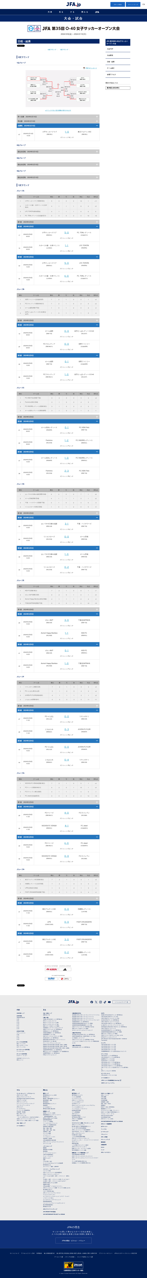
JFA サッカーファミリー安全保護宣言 (52, 1172)
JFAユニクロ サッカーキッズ (24, 1097)
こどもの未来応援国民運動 (78, 1136)
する (72, 12)
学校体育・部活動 (21, 1112)
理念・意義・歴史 (47, 1128)
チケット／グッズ (105, 1139)
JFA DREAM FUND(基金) (49, 1211)
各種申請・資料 (47, 1131)
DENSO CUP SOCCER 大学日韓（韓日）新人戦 (55, 1046)
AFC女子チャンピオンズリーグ (109, 1037)
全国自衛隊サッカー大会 (49, 1034)
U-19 (18, 1022)
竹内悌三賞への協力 (77, 1135)
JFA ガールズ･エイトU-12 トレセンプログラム (83, 1105)
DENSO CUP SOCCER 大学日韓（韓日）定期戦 (55, 1044)
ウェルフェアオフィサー (49, 1194)
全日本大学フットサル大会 (107, 1060)
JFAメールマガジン (106, 1152)
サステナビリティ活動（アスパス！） (110, 1110)
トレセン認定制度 (76, 1097)
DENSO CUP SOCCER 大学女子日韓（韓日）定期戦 (56, 1048)
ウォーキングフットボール (23, 1105)
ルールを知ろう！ (105, 1077)
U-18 (18, 1024)
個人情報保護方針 (49, 1253)
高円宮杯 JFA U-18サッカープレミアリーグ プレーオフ (85, 1020)
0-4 (66, 760)
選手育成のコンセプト (77, 1095)
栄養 (44, 1159)
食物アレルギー (47, 1158)
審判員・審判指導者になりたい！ (51, 1098)
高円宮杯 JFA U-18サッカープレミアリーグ (83, 1016)
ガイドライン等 (47, 1143)
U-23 (18, 1019)
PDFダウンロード (91, 68)
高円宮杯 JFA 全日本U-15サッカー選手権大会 (83, 1034)
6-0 (66, 276)
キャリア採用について (84, 1257)
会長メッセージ (105, 1095)
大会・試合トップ (47, 1013)
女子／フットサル (21, 1047)
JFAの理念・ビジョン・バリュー (73, 1241)
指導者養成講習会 (47, 1119)
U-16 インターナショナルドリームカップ (82, 1030)
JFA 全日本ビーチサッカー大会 (109, 1075)
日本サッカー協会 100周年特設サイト (110, 1112)
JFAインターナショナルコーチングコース (53, 1142)
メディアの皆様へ (70, 1257)
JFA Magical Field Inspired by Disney (26, 1098)
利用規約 (39, 1253)
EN (143, 4)
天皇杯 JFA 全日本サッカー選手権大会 (52, 1019)
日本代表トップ (20, 1013)
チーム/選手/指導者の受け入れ (79, 1161)
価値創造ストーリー (106, 1108)
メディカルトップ (47, 1146)
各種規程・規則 (105, 1102)
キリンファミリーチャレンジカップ (25, 1103)
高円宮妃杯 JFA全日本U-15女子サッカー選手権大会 (114, 1026)
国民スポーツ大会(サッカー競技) (51, 1026)
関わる (85, 12)
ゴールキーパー (47, 1135)
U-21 (18, 1020)
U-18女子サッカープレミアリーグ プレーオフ (112, 1025)
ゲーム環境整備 (76, 1112)
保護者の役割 (46, 1184)
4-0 (66, 813)
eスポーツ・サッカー (22, 1055)
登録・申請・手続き (106, 1103)
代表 (50, 12)
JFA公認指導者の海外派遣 (49, 1140)
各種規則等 (103, 1144)
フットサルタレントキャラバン (79, 1108)
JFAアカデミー (75, 1113)
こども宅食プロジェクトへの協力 (80, 1145)
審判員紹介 (46, 1102)
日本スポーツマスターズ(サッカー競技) (53, 1036)
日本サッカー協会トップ (107, 1093)
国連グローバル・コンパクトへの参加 (81, 1148)
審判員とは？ (46, 1097)
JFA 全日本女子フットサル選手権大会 (110, 1057)
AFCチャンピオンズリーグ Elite (51, 1022)
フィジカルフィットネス (49, 1136)
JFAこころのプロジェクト (78, 1133)
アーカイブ (57, 1257)
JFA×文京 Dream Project (107, 1115)
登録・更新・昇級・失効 (49, 1130)
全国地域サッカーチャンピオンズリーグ (53, 1027)
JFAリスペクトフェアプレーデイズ (51, 1193)
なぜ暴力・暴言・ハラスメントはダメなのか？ (54, 1181)
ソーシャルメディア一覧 (121, 1002)
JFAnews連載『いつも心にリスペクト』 (53, 1186)
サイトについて (14, 1253)
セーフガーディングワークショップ (52, 1199)
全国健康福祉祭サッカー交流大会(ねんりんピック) (113, 1051)
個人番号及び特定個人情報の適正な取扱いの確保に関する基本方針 (77, 1253)
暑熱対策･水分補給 (47, 1149)
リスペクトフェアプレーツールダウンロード (54, 1203)
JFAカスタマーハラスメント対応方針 (125, 1253)
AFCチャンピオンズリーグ (49, 1021)
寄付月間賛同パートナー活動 (79, 1150)
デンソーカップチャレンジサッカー (52, 1043)
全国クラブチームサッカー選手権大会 (52, 1029)
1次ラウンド (64, 50)
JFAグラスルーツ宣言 (22, 1095)
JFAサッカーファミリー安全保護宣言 (81, 1129)
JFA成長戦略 (104, 1100)
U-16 (18, 1027)
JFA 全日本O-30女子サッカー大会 (109, 1016)
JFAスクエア (20, 1107)
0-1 (67, 361)
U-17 (18, 1025)
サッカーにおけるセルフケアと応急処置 (53, 1163)
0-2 (66, 567)
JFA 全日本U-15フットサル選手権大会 (110, 1064)
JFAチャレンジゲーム (22, 1102)
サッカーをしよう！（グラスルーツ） (26, 1093)
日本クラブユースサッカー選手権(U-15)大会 (83, 1039)
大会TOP (110, 49)
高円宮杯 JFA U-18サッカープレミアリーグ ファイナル (85, 1015)
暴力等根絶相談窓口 (48, 1204)
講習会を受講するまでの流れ (50, 1118)
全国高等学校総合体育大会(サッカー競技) (82, 1023)
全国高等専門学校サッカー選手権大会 (52, 1049)
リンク (102, 1149)
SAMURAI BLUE (21, 1017)
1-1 (66, 245)
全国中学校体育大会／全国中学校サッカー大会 (83, 1036)
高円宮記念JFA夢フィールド (79, 1117)
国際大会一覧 (46, 1015)
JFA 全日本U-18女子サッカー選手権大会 (111, 1023)
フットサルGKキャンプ (77, 1107)
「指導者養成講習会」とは (49, 1116)
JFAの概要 (103, 1097)
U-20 (18, 1034)
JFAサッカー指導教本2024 (49, 1125)
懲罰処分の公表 (47, 1206)
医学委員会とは (47, 1165)
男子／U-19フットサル (22, 1045)
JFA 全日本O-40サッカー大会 (108, 1044)
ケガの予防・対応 (47, 1161)
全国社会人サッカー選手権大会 (50, 1031)
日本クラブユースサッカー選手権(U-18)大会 (83, 1026)
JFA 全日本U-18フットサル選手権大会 (110, 1062)
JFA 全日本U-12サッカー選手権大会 (81, 1047)
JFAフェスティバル (21, 1115)
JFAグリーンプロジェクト (78, 1124)
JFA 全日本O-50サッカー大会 (108, 1046)
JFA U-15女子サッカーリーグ (108, 1028)
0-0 (66, 331)
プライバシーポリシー (105, 1253)
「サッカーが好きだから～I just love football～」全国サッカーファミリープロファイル (28, 1117)
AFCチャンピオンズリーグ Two (51, 1024)
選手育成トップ (76, 1093)
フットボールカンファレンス (50, 1123)
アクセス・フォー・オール (107, 1113)
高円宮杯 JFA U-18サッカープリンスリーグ (83, 1018)
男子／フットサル (21, 1043)
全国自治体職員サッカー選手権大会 (52, 1032)
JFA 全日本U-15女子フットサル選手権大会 (111, 1065)
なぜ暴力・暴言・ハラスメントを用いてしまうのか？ (56, 1179)
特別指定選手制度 (76, 1110)
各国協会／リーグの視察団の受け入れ (81, 1163)
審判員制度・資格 (47, 1100)
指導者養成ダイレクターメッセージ (52, 1114)
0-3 (66, 729)
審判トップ (46, 1093)
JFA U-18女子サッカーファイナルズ (110, 1021)
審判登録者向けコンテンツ (49, 1103)
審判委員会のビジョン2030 (49, 1095)
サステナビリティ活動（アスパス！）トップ (83, 1123)
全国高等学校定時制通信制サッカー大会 (82, 1025)
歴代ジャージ (20, 1060)
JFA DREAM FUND (105, 1117)
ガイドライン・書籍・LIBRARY (51, 1166)
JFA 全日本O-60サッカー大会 (108, 1048)
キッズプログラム (21, 1108)
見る (61, 12)
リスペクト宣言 (47, 1171)
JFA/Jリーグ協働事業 (77, 1118)
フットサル (103, 1129)
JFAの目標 (103, 1098)
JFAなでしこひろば (21, 1100)
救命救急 (45, 1151)
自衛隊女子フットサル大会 (107, 1059)
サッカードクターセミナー (49, 1153)
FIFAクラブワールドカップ (49, 1055)
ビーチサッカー (20, 1051)
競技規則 (45, 1105)
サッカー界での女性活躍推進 (79, 1128)
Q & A (102, 1147)
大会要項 (110, 55)
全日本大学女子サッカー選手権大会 (110, 1020)
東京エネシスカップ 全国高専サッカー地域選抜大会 (56, 1051)
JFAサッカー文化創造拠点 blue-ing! (110, 1080)
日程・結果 (110, 62)
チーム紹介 (110, 68)
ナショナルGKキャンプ (77, 1102)
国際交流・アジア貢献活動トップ (80, 1152)
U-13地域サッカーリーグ (78, 1038)
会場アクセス (111, 74)
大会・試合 (73, 18)
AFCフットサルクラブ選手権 (108, 1071)
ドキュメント (104, 1134)
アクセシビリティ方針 (28, 1253)
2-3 (66, 471)
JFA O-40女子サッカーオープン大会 (110, 1018)
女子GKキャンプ (76, 1103)
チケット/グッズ (133, 4)
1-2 (67, 440)
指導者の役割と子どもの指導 (50, 1182)
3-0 (66, 620)
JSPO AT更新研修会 (48, 1154)
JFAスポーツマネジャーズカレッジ (80, 1138)
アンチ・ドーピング (48, 1156)
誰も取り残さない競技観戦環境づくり (81, 1126)
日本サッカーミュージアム (107, 1083)
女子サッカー (104, 1126)
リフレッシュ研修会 (48, 1121)
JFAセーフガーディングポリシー (51, 1174)
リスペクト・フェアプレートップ (51, 1169)
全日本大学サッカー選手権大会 (50, 1038)
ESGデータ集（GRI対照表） (108, 1107)
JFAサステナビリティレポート (79, 1146)
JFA (73, 1090)
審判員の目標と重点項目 (49, 1108)
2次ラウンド (52, 50)
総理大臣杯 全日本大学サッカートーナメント (54, 1039)
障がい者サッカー (21, 1113)
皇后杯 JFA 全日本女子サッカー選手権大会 (111, 1015)
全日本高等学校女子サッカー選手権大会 (111, 1030)
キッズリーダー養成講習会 (23, 1110)
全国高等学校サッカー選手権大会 (80, 1021)
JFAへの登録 (118, 4)
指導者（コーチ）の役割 (49, 1113)
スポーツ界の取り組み (48, 1191)
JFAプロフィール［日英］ (107, 1118)
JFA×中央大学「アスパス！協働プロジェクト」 (83, 1131)
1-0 (67, 132)
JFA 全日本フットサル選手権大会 (109, 1055)
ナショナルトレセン (77, 1098)
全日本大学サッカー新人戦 (49, 1041)
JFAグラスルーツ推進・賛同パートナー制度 (27, 1120)
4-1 (67, 826)
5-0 (66, 232)
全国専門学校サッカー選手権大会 (51, 1053)
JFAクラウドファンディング (50, 1209)
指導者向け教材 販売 (48, 1126)
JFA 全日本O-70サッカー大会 (108, 1049)
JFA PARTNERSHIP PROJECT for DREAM (54, 1214)
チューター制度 (47, 1133)
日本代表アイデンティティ (23, 1058)
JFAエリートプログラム (78, 1100)
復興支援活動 (75, 1143)
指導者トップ (46, 1111)
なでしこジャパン (21, 1033)
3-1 (67, 524)
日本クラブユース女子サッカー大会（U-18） (112, 1035)
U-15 (18, 1028)
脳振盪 (44, 1148)
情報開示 (103, 1105)
